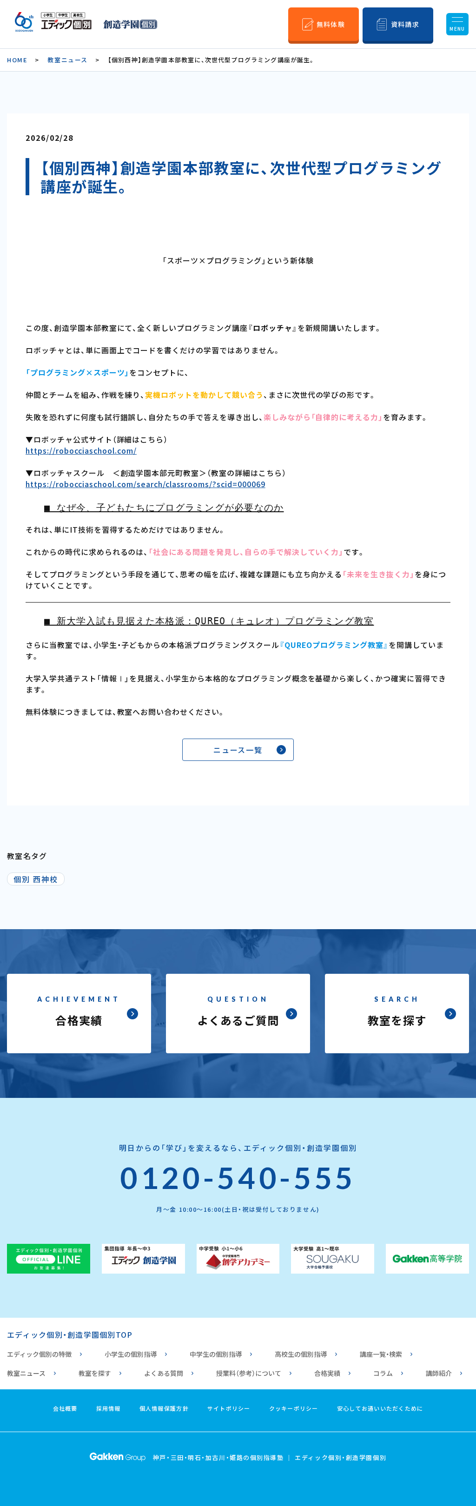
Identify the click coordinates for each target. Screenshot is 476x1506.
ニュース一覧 (238, 749)
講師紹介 (439, 1373)
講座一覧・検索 (381, 1354)
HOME (17, 59)
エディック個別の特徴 (39, 1354)
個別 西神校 (35, 879)
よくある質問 (163, 1373)
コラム (383, 1373)
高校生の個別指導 (301, 1354)
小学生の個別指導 (131, 1354)
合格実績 (327, 1373)
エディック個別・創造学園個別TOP (69, 1334)
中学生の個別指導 (216, 1354)
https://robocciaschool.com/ (81, 450)
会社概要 (65, 1408)
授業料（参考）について (248, 1373)
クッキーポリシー (293, 1408)
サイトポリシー (229, 1408)
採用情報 (108, 1408)
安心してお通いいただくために (380, 1408)
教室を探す (95, 1373)
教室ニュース (67, 59)
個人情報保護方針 (164, 1408)
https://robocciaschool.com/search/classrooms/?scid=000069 (145, 483)
